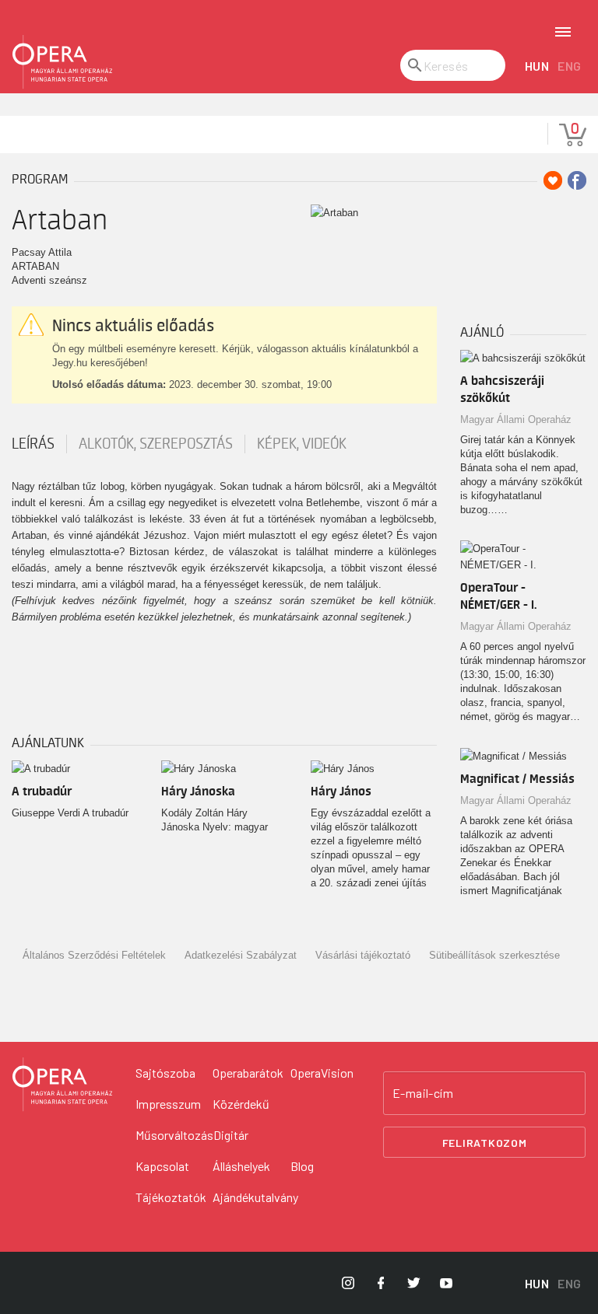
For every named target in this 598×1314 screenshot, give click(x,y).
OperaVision (322, 1072)
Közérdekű (241, 1103)
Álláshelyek (241, 1165)
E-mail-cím (422, 1093)
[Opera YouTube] (446, 1282)
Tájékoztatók (170, 1197)
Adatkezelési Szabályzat (241, 955)
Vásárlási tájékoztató (362, 955)
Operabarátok (248, 1072)
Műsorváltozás (174, 1134)
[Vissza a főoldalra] (62, 62)
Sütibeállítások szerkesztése (494, 955)
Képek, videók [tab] (301, 444)
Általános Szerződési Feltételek (94, 955)
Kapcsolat (162, 1165)
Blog (302, 1165)
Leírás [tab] (33, 444)
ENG (570, 65)
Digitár (230, 1134)
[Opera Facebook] (380, 1282)
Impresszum (168, 1103)
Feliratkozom (484, 1142)
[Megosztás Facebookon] (577, 180)
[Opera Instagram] (348, 1282)
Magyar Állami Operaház (516, 419)
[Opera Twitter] (413, 1282)
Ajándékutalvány (255, 1197)
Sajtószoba (165, 1072)
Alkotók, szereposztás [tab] (156, 444)
